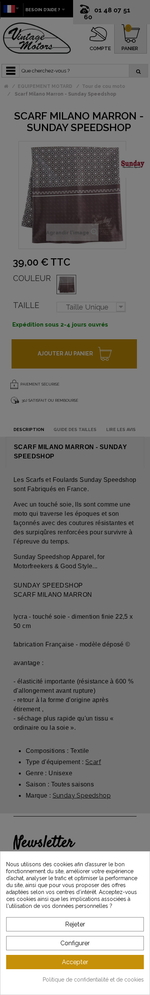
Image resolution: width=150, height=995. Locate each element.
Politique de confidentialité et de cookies (93, 979)
